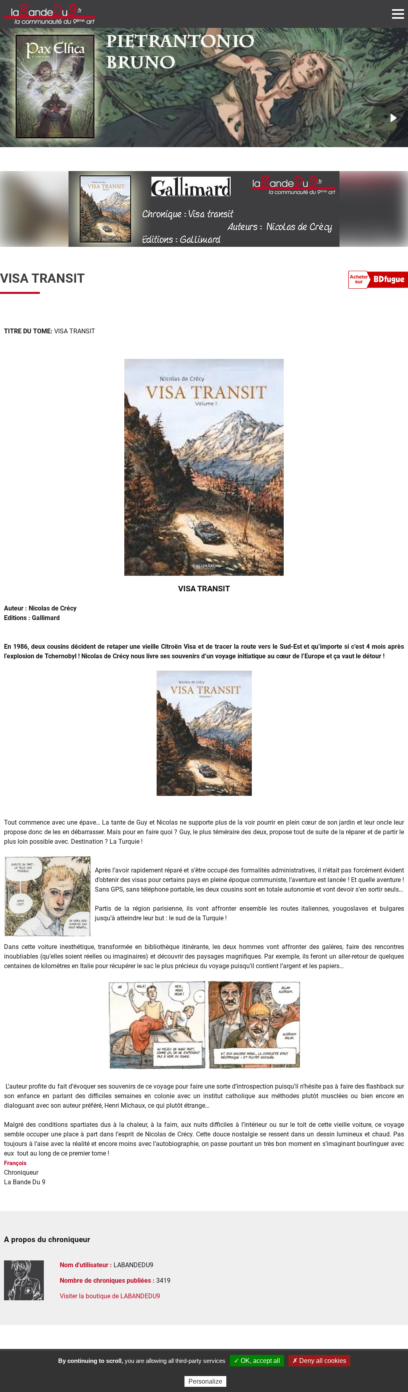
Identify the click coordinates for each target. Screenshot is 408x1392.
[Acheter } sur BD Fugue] (378, 281)
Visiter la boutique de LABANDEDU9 (110, 1296)
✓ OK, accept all (257, 1360)
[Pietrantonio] (204, 87)
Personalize (205, 1381)
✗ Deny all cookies (319, 1360)
